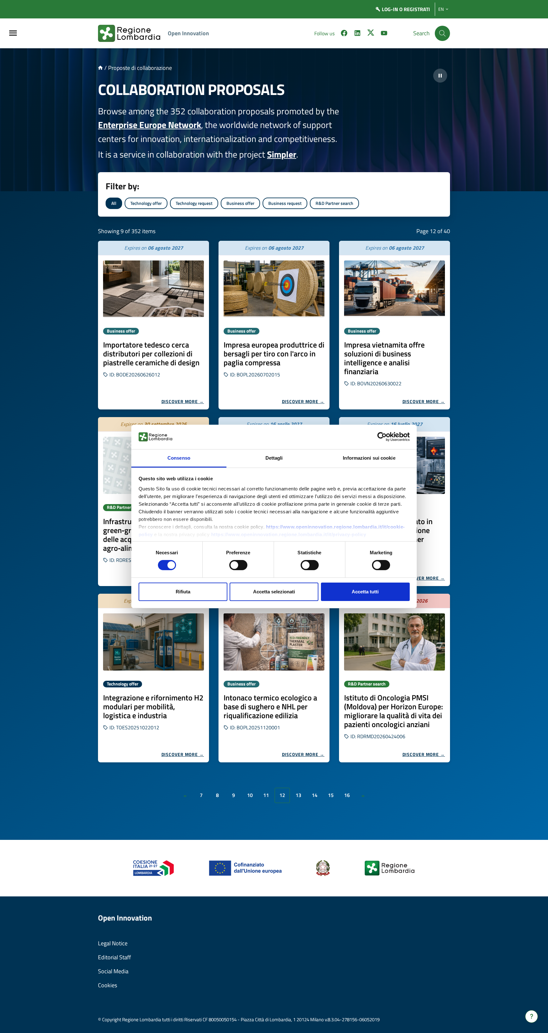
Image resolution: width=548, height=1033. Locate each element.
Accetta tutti (365, 591)
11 (266, 795)
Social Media (113, 971)
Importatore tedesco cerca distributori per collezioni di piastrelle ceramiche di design (151, 353)
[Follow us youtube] (384, 34)
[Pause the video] (440, 76)
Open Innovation (188, 33)
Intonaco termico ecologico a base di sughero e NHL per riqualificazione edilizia (270, 706)
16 (347, 795)
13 (298, 795)
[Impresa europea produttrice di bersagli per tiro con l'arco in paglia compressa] (274, 289)
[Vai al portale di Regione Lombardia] (133, 33)
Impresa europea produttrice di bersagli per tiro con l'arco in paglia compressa (274, 353)
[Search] (442, 33)
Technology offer (146, 203)
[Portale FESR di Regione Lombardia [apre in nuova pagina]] (153, 867)
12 (282, 795)
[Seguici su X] (371, 34)
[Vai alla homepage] (100, 68)
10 (250, 795)
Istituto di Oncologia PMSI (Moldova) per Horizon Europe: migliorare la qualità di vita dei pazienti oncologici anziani (393, 711)
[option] (153, 325)
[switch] (238, 565)
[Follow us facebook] (344, 34)
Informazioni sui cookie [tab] (369, 458)
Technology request (194, 203)
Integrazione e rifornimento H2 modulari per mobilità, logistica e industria (153, 706)
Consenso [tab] (178, 458)
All (113, 203)
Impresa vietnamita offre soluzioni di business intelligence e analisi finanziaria (384, 358)
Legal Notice (112, 943)
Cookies (107, 985)
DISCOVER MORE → (182, 401)
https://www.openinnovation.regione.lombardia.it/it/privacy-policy (288, 534)
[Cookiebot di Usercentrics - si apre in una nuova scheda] (382, 437)
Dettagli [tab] (274, 458)
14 (314, 795)
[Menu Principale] (13, 33)
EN (441, 9)
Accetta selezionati (274, 591)
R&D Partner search (334, 203)
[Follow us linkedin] (357, 34)
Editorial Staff (114, 957)
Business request (285, 203)
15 (331, 795)
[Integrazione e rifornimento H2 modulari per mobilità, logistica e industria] (153, 642)
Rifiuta (183, 591)
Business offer (240, 203)
